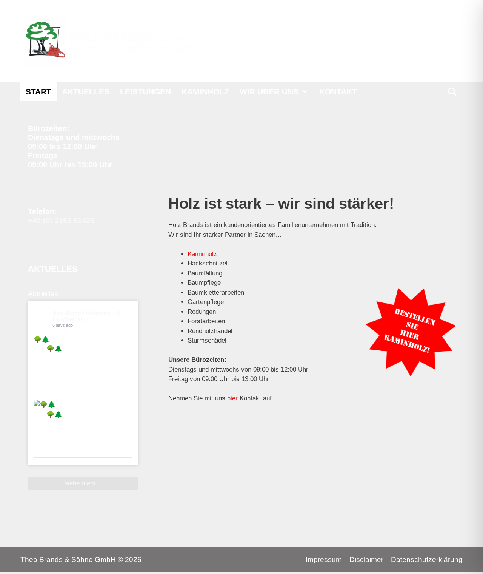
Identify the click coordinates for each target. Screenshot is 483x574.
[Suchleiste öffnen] (452, 91)
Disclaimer (366, 559)
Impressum (324, 559)
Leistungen (145, 91)
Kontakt (338, 91)
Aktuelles (85, 91)
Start (38, 91)
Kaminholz (205, 91)
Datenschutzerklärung (427, 559)
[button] (306, 91)
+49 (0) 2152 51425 (61, 220)
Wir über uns (269, 91)
